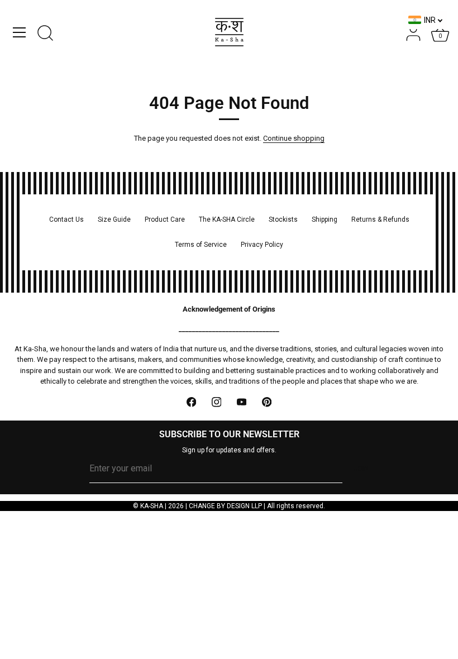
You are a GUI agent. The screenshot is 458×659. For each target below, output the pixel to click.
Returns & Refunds (380, 219)
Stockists (283, 219)
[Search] (45, 34)
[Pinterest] (266, 402)
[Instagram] (216, 402)
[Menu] (19, 32)
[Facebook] (191, 402)
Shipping (324, 219)
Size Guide (114, 219)
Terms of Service (201, 245)
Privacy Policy (262, 245)
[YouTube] (241, 402)
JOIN (361, 468)
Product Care (165, 219)
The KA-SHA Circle (227, 219)
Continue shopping (294, 138)
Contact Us (66, 219)
